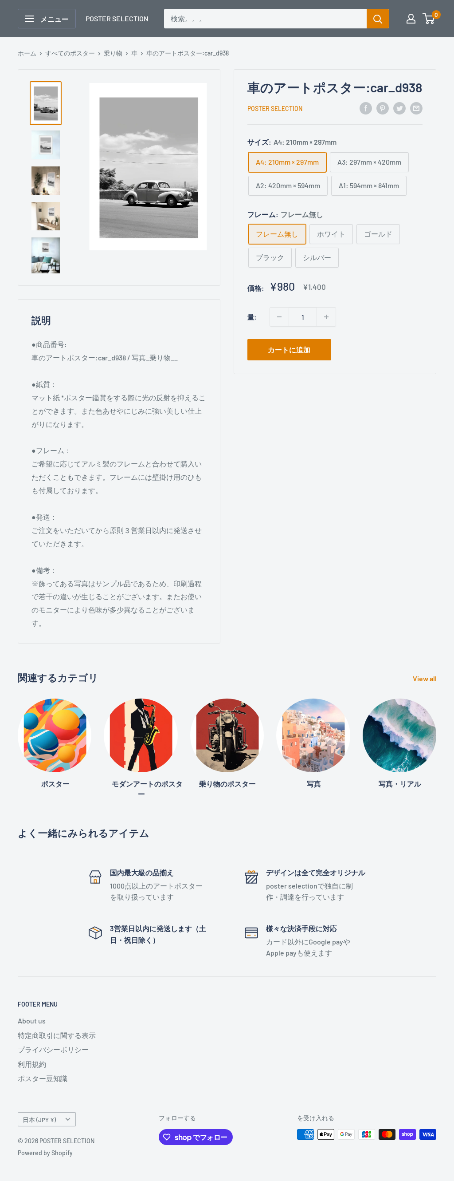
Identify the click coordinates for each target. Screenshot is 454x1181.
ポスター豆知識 (42, 1078)
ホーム (27, 53)
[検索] (378, 18)
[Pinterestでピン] (382, 108)
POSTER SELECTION (274, 108)
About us (32, 1020)
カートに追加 (289, 349)
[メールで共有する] (416, 108)
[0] (428, 18)
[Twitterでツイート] (399, 108)
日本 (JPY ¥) (39, 1119)
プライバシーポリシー (53, 1049)
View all (425, 678)
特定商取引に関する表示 (57, 1035)
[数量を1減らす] (279, 317)
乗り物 (113, 53)
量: (252, 316)
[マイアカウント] (411, 19)
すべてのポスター (70, 53)
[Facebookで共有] (366, 108)
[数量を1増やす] (326, 317)
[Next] (436, 740)
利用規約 (32, 1064)
